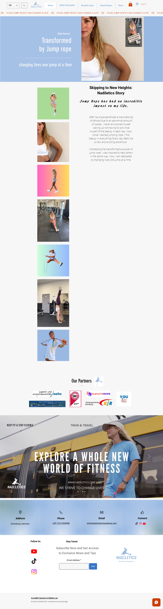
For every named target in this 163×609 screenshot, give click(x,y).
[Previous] (14, 456)
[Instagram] (140, 523)
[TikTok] (136, 523)
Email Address (73, 560)
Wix (66, 602)
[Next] (149, 456)
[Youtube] (144, 523)
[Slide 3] (82, 491)
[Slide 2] (80, 491)
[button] (130, 4)
